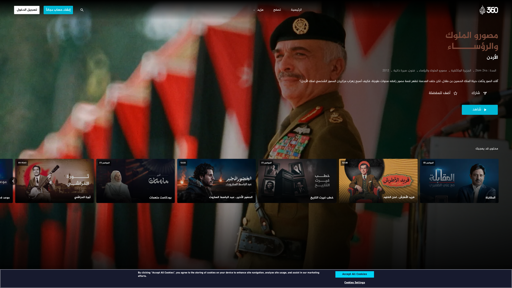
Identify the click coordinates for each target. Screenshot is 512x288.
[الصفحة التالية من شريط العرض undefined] (13, 181)
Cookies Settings (354, 282)
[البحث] (82, 10)
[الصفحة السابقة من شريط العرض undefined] (499, 181)
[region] (256, 278)
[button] (480, 93)
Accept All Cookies (354, 274)
